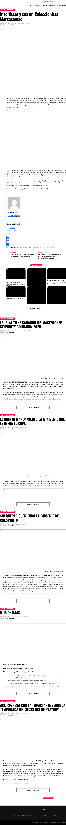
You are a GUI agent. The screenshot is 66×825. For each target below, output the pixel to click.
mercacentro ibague (13, 249)
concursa (43, 247)
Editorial (37, 5)
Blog (63, 815)
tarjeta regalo (36, 249)
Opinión (45, 5)
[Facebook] (36, 237)
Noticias (52, 5)
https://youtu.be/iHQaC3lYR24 (18, 779)
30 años (20, 247)
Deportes (31, 815)
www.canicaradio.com (21, 575)
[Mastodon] (36, 239)
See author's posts (14, 216)
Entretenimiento (53, 815)
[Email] (36, 242)
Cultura (23, 815)
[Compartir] (36, 244)
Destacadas (15, 815)
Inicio (30, 5)
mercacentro (52, 247)
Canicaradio (10, 25)
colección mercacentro (31, 247)
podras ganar (25, 249)
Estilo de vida (41, 815)
